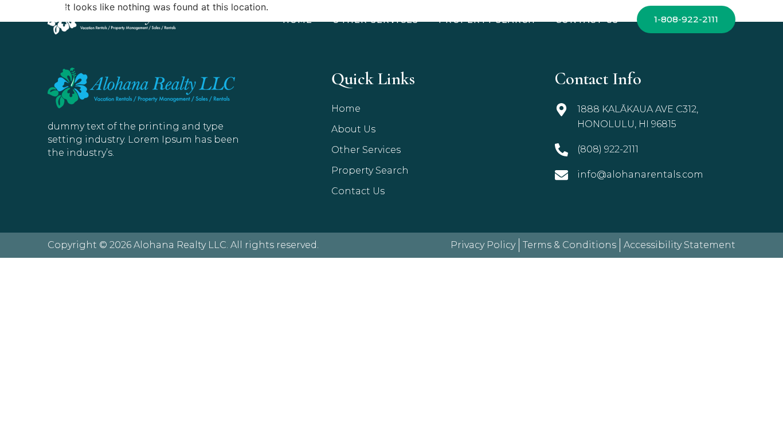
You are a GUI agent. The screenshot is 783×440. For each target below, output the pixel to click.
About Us (353, 129)
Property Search (487, 20)
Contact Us (586, 20)
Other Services (375, 20)
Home (298, 20)
